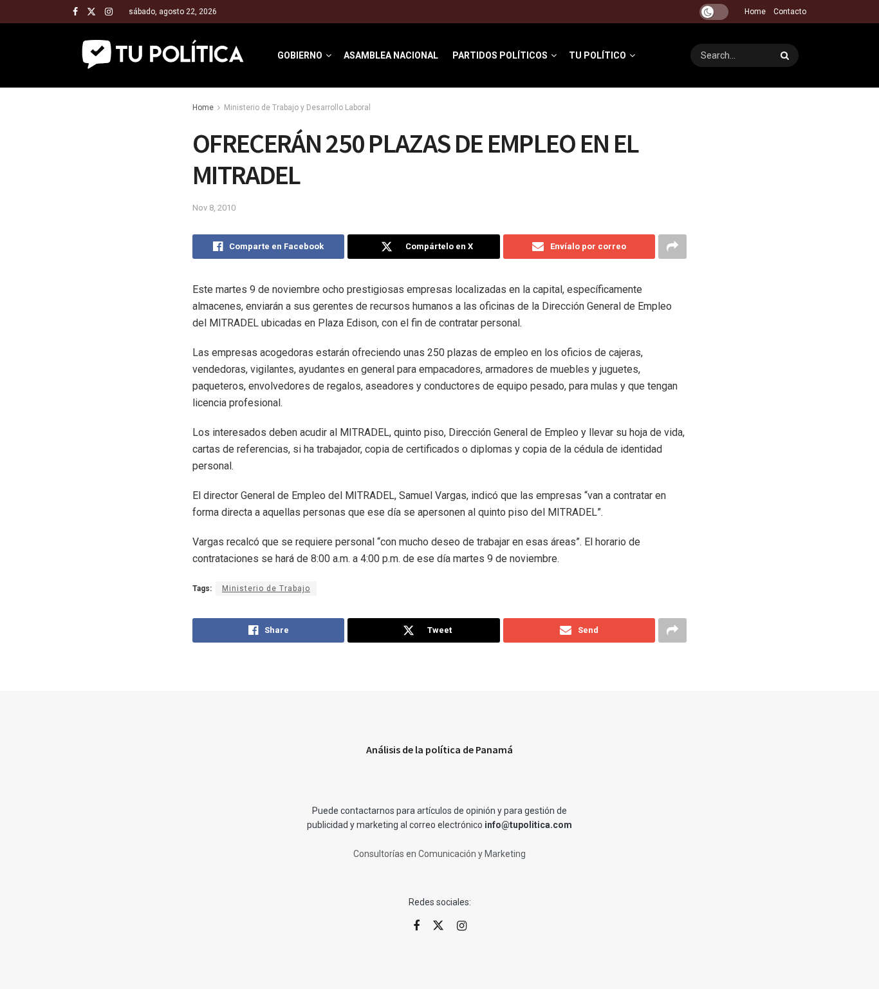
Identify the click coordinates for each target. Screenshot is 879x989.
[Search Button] (786, 55)
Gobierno (299, 55)
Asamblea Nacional (391, 55)
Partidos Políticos (500, 55)
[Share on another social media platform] (672, 246)
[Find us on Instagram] (109, 12)
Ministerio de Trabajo (266, 588)
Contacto (789, 11)
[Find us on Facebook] (75, 12)
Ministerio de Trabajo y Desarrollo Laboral (297, 107)
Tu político (597, 55)
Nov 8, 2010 (214, 207)
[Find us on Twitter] (91, 12)
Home (755, 11)
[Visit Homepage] (164, 55)
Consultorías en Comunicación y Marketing (439, 854)
